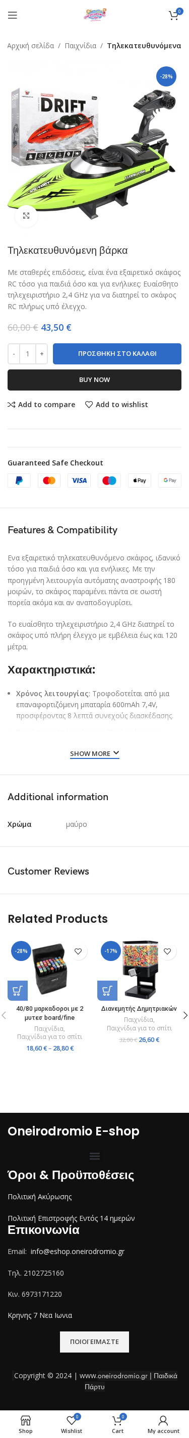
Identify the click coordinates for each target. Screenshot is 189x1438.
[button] (94, 1155)
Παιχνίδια (80, 45)
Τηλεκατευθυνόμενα (144, 45)
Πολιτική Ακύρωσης (40, 1196)
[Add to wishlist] (78, 951)
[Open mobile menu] (13, 15)
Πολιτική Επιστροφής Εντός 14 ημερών (71, 1218)
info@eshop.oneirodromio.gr (77, 1251)
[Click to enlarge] (26, 216)
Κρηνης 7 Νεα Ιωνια (40, 1315)
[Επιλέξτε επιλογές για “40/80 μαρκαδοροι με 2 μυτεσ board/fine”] (18, 991)
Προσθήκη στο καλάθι (117, 353)
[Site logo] (94, 14)
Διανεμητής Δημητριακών (139, 1008)
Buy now (94, 379)
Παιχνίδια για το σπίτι (49, 1037)
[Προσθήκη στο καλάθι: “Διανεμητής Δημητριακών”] (107, 991)
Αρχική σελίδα (30, 45)
